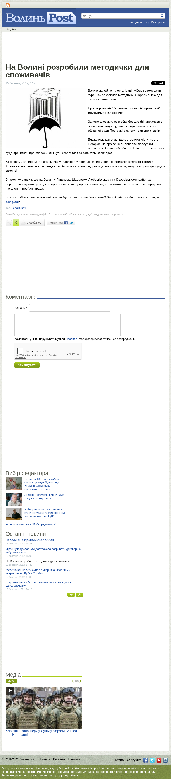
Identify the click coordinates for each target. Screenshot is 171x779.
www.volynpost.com (93, 768)
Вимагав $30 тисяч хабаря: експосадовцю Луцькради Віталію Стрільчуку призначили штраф (42, 484)
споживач (19, 208)
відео (11, 680)
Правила (71, 339)
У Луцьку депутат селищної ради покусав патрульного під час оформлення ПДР (44, 513)
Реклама (59, 759)
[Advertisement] (85, 47)
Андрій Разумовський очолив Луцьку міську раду (44, 496)
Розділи (12, 29)
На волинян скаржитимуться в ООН (30, 540)
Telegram (12, 202)
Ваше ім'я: (21, 308)
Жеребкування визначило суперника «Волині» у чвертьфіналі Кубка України (38, 571)
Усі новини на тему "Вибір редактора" (31, 524)
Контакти (74, 759)
